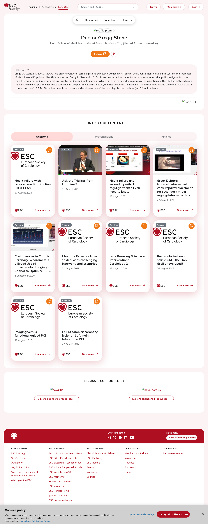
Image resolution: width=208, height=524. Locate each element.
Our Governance (19, 458)
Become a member (173, 453)
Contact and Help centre (182, 437)
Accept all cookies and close (174, 514)
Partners (129, 467)
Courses (91, 476)
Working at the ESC (21, 480)
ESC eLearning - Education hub (65, 462)
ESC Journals (93, 462)
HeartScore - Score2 (60, 481)
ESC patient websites (60, 500)
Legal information (20, 467)
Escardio (32, 6)
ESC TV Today (95, 458)
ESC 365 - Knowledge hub (63, 458)
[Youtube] (132, 438)
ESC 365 (63, 6)
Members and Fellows (136, 453)
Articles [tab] (166, 136)
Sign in (196, 6)
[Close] (203, 514)
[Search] (134, 7)
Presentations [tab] (104, 136)
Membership (174, 6)
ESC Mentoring (57, 476)
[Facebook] (120, 438)
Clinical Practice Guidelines (101, 453)
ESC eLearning (47, 6)
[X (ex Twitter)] (114, 438)
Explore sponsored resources (55, 398)
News (153, 6)
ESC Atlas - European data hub (65, 467)
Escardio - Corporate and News (65, 453)
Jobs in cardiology (58, 495)
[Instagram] (109, 438)
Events (127, 20)
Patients (129, 462)
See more (40, 209)
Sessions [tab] (42, 136)
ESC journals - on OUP (60, 472)
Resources (91, 20)
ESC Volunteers (57, 486)
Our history (17, 462)
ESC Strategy (18, 453)
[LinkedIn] (125, 438)
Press (128, 472)
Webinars (92, 472)
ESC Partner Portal (59, 490)
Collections (111, 20)
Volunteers (130, 458)
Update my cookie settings (141, 514)
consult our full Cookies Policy (35, 521)
